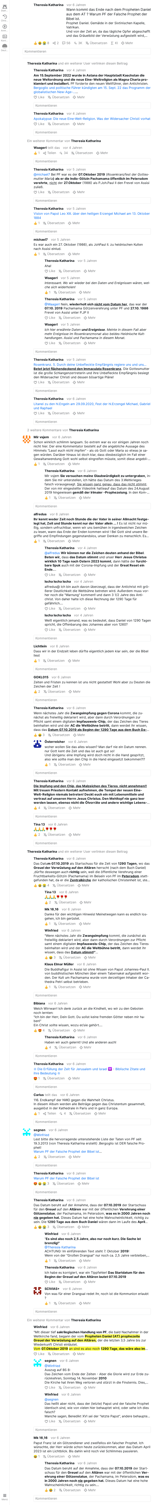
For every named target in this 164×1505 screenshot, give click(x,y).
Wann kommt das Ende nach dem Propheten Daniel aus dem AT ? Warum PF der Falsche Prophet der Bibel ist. (108, 14)
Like (41, 97)
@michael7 (42, 174)
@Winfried (41, 1135)
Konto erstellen (5, 40)
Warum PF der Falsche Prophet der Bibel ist (66, 1151)
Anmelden (5, 30)
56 (68, 43)
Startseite (5, 10)
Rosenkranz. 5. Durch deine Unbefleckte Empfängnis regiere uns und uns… (90, 365)
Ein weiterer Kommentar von (64, 141)
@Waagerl (52, 304)
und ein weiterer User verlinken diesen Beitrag (77, 63)
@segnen (51, 1399)
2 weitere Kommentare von (63, 430)
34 (66, 153)
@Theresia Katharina (60, 1247)
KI (116, 43)
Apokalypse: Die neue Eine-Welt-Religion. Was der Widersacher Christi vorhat (92, 119)
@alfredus (52, 553)
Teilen (51, 153)
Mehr (129, 43)
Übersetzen (98, 43)
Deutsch (5, 50)
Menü (5, 1499)
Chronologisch (5, 20)
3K (80, 43)
